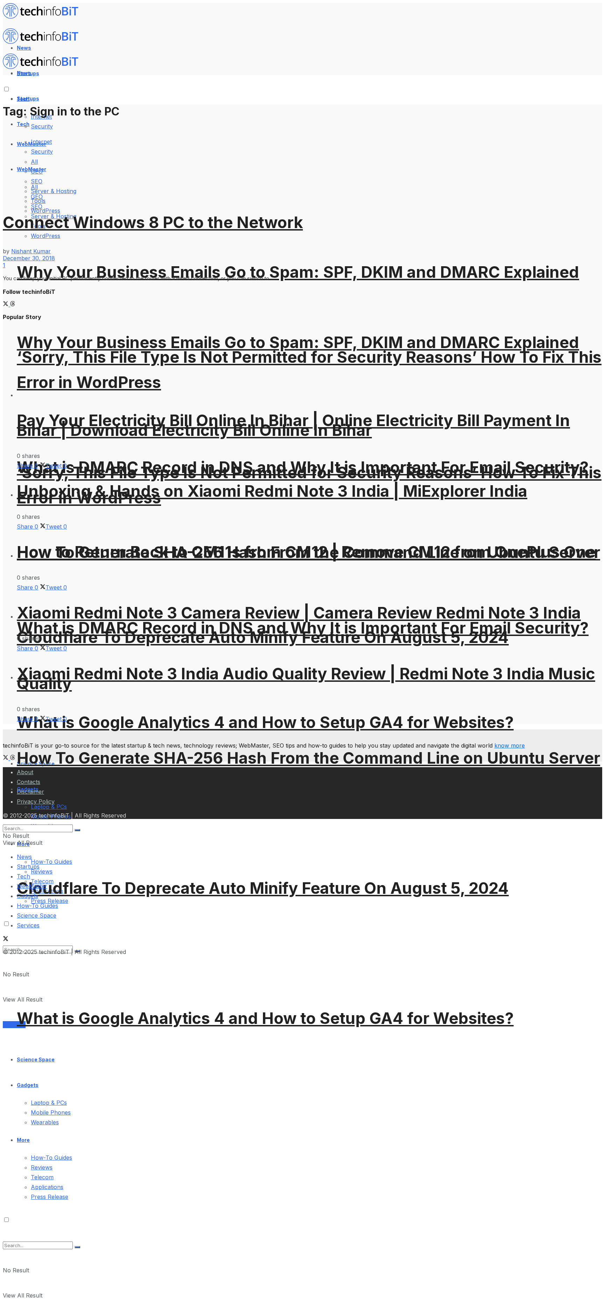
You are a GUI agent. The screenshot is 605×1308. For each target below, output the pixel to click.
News (24, 856)
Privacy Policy (36, 801)
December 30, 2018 (29, 258)
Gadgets (28, 1085)
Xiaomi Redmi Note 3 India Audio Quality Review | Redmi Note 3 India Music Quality (306, 678)
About (25, 772)
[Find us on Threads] (12, 304)
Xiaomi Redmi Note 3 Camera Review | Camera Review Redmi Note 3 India (299, 612)
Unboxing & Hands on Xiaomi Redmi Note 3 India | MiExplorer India (272, 491)
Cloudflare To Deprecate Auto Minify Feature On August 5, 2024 (263, 888)
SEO (36, 206)
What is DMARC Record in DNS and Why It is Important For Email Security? (303, 627)
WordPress (45, 210)
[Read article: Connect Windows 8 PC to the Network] (302, 161)
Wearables (45, 1122)
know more (509, 745)
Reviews (42, 871)
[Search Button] (77, 1247)
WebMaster (32, 886)
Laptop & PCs (49, 1102)
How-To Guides (51, 861)
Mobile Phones (51, 1112)
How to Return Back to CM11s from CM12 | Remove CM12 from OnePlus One (306, 551)
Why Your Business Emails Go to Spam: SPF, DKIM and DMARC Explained (298, 272)
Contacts (28, 781)
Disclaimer (30, 791)
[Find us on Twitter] (6, 304)
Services (14, 1024)
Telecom (42, 1177)
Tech (23, 124)
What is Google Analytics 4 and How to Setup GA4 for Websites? (265, 722)
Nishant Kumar (31, 251)
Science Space (36, 1059)
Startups (28, 98)
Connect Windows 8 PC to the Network (153, 222)
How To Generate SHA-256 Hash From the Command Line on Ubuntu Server (308, 758)
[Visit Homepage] (44, 16)
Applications (47, 1186)
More (23, 1140)
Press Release (49, 1196)
